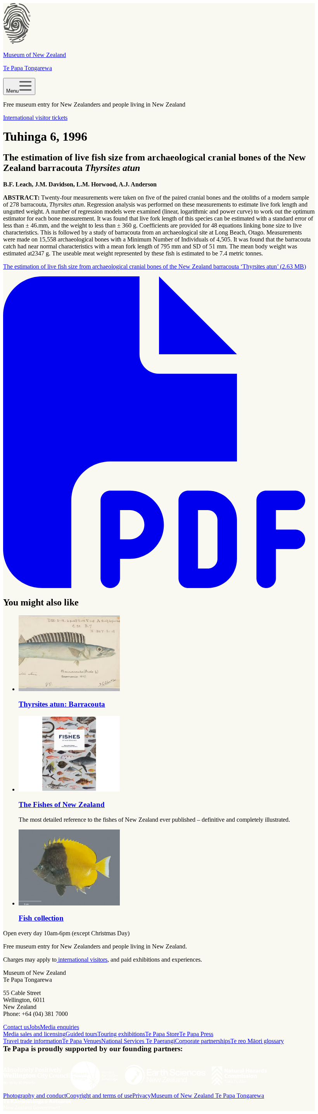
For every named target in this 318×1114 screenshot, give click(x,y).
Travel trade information (32, 1041)
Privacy (141, 1095)
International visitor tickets (35, 117)
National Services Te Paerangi (138, 1041)
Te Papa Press (196, 1034)
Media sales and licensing (34, 1034)
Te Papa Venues (81, 1041)
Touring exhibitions (121, 1034)
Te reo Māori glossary (257, 1041)
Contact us (16, 1027)
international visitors (82, 959)
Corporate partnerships (202, 1041)
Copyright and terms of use (99, 1095)
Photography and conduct (34, 1095)
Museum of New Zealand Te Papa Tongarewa (207, 1095)
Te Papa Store (162, 1034)
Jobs (34, 1027)
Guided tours (81, 1034)
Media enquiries (59, 1027)
